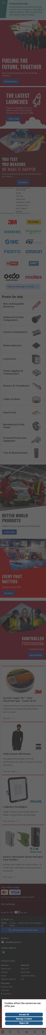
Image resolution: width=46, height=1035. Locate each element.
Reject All (23, 1023)
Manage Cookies (24, 1019)
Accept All (24, 1014)
